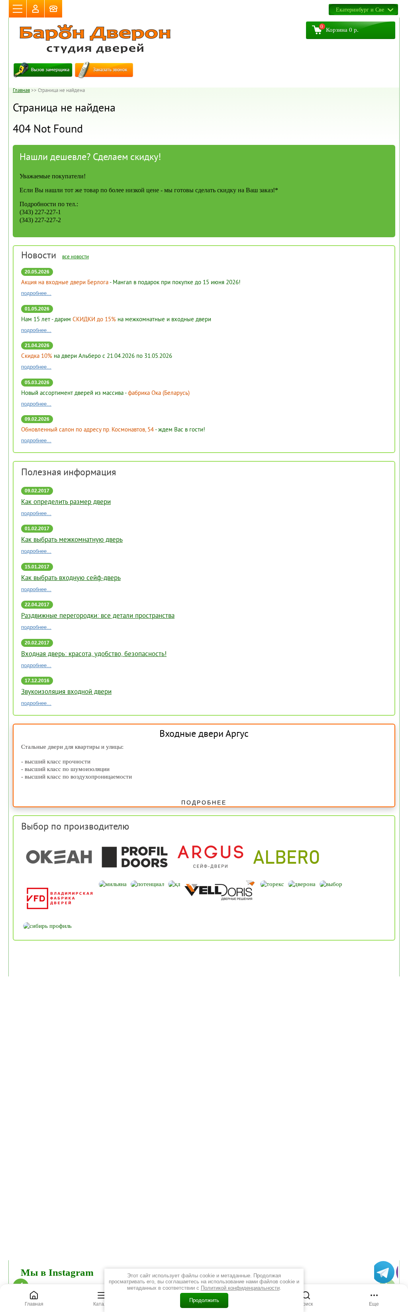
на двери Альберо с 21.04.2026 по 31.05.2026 (96, 356)
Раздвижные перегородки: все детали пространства (98, 616)
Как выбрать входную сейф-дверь (71, 578)
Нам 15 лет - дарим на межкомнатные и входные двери (116, 320)
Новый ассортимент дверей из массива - (105, 393)
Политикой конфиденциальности (240, 1288)
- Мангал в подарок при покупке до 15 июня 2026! (131, 283)
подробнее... (36, 293)
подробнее (204, 802)
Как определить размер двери (66, 502)
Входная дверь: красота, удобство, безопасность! (94, 654)
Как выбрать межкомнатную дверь (72, 540)
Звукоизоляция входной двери (66, 692)
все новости (75, 257)
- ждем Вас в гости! (113, 430)
